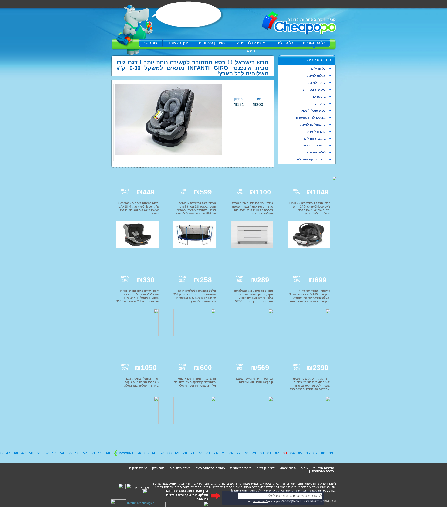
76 (231, 453)
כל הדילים (284, 43)
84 (292, 453)
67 (162, 453)
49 (23, 453)
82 (277, 453)
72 (200, 453)
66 (154, 453)
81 (269, 453)
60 (108, 453)
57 (85, 453)
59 (100, 453)
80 (262, 453)
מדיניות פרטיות (323, 468)
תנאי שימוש (288, 468)
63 (131, 453)
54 (62, 453)
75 (223, 453)
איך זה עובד (178, 43)
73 (208, 453)
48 (16, 453)
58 (93, 453)
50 (31, 453)
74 (215, 453)
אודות (304, 468)
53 (54, 453)
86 (308, 453)
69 (177, 453)
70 (185, 453)
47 (8, 453)
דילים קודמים (265, 468)
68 (169, 453)
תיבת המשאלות (240, 468)
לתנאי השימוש (260, 501)
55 (70, 453)
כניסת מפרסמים (323, 471)
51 (39, 453)
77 (239, 453)
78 (246, 453)
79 (254, 453)
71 (192, 453)
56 (77, 453)
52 (46, 453)
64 (139, 453)
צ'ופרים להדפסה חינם (251, 44)
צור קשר (150, 43)
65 (146, 453)
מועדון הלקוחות (212, 43)
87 (315, 453)
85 (300, 453)
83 (285, 453)
